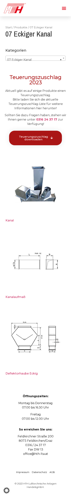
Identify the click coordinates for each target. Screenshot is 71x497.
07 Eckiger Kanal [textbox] (34, 59)
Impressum (22, 472)
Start (8, 27)
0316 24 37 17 (46, 119)
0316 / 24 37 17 (35, 445)
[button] (64, 8)
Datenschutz (39, 472)
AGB (52, 472)
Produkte (20, 27)
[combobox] (35, 58)
